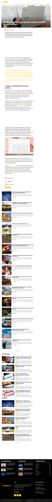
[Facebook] (42, 1)
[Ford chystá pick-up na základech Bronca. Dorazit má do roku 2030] (6, 312)
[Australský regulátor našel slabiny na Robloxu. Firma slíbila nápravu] (6, 259)
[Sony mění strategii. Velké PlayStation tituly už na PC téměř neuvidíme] (3, 474)
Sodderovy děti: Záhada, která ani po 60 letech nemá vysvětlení (22, 298)
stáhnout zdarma (20, 105)
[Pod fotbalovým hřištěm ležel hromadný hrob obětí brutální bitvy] (6, 238)
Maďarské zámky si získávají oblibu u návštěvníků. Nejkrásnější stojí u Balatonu (22, 287)
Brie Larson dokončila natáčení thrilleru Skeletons (22, 265)
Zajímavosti (17, 403)
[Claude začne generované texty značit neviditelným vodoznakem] (8, 393)
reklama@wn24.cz (42, 492)
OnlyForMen (10, 181)
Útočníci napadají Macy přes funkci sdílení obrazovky (23, 383)
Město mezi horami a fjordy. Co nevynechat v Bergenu (22, 213)
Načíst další (17, 350)
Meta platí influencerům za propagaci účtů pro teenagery (22, 374)
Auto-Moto (17, 411)
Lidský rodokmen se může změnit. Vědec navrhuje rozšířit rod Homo (21, 277)
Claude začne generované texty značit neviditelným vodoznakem (23, 391)
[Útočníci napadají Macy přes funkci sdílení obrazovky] (8, 385)
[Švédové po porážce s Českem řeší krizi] (3, 469)
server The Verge (12, 165)
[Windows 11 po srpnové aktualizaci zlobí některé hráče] (6, 323)
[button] (50, 2)
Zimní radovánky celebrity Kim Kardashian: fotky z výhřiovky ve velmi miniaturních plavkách (10, 464)
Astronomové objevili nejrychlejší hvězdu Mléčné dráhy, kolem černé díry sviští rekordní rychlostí (23, 245)
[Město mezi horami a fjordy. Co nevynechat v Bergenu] (6, 217)
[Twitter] (45, 1)
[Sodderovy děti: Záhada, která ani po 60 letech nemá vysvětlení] (6, 302)
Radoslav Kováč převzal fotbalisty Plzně (20, 223)
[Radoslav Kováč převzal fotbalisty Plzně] (6, 228)
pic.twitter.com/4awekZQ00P (18, 77)
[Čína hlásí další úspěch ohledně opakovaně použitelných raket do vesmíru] (6, 333)
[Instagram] (44, 1)
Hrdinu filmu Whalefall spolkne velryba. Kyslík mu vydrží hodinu (21, 340)
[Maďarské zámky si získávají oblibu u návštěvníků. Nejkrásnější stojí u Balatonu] (6, 291)
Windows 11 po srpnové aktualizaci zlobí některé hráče (22, 318)
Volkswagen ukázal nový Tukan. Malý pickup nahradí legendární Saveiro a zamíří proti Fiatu (22, 203)
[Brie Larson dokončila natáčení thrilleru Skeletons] (6, 270)
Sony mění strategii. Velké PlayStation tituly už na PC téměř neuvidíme (10, 473)
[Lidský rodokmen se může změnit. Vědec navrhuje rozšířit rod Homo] (6, 281)
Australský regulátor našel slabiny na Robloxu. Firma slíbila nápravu (22, 256)
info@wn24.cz (21, 489)
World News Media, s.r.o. (8, 500)
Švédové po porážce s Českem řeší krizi (10, 469)
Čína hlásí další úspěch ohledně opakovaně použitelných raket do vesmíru (20, 330)
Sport (16, 428)
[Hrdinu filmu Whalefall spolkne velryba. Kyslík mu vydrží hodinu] (6, 344)
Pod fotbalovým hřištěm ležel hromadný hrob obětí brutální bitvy (22, 235)
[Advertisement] (19, 48)
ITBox (5, 26)
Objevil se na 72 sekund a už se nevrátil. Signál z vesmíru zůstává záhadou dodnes (21, 192)
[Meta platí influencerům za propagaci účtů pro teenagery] (8, 376)
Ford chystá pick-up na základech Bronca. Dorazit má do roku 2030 (22, 309)
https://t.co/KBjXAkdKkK (21, 75)
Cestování (17, 420)
